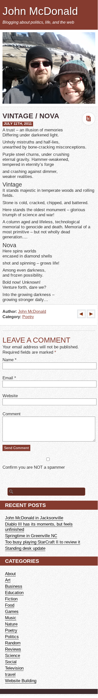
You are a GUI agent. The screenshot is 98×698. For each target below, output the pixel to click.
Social (11, 661)
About (10, 573)
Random (13, 642)
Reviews (13, 649)
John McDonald (40, 11)
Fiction (11, 598)
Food (9, 605)
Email (8, 377)
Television (14, 668)
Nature (11, 624)
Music (10, 617)
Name (8, 359)
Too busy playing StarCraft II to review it (42, 541)
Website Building (20, 680)
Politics (12, 636)
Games (12, 611)
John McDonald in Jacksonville (34, 517)
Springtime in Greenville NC (31, 535)
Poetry (28, 317)
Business (13, 586)
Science (12, 655)
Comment (12, 413)
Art (8, 579)
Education (14, 592)
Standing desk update (25, 548)
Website (10, 395)
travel (10, 674)
